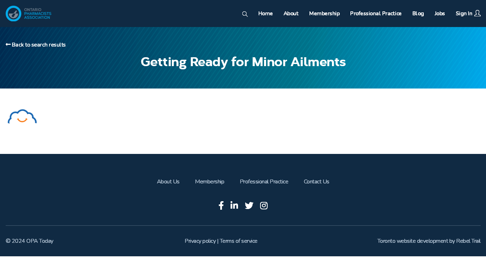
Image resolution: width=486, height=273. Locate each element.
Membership (209, 182)
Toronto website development (412, 241)
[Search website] (245, 14)
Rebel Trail (468, 241)
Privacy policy (200, 241)
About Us (168, 182)
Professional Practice (264, 182)
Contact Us (316, 182)
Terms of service (239, 241)
